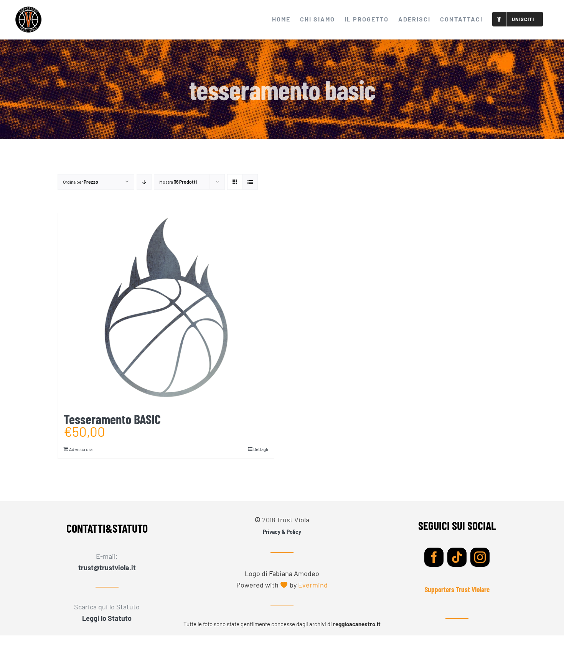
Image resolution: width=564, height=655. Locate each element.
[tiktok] (457, 557)
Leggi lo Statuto (107, 618)
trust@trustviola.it (107, 567)
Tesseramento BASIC (112, 419)
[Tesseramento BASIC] (166, 309)
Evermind (313, 585)
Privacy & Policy (282, 531)
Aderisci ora (80, 449)
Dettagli (260, 449)
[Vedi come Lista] (249, 181)
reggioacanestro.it (357, 623)
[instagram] (480, 557)
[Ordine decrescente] (144, 182)
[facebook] (434, 557)
